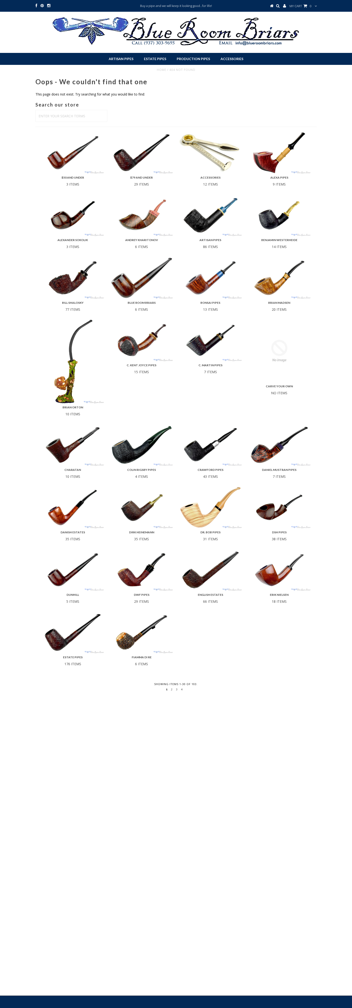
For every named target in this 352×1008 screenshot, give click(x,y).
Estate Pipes (155, 59)
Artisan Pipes (121, 59)
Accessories (232, 59)
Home (161, 70)
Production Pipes (193, 59)
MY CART (300, 6)
